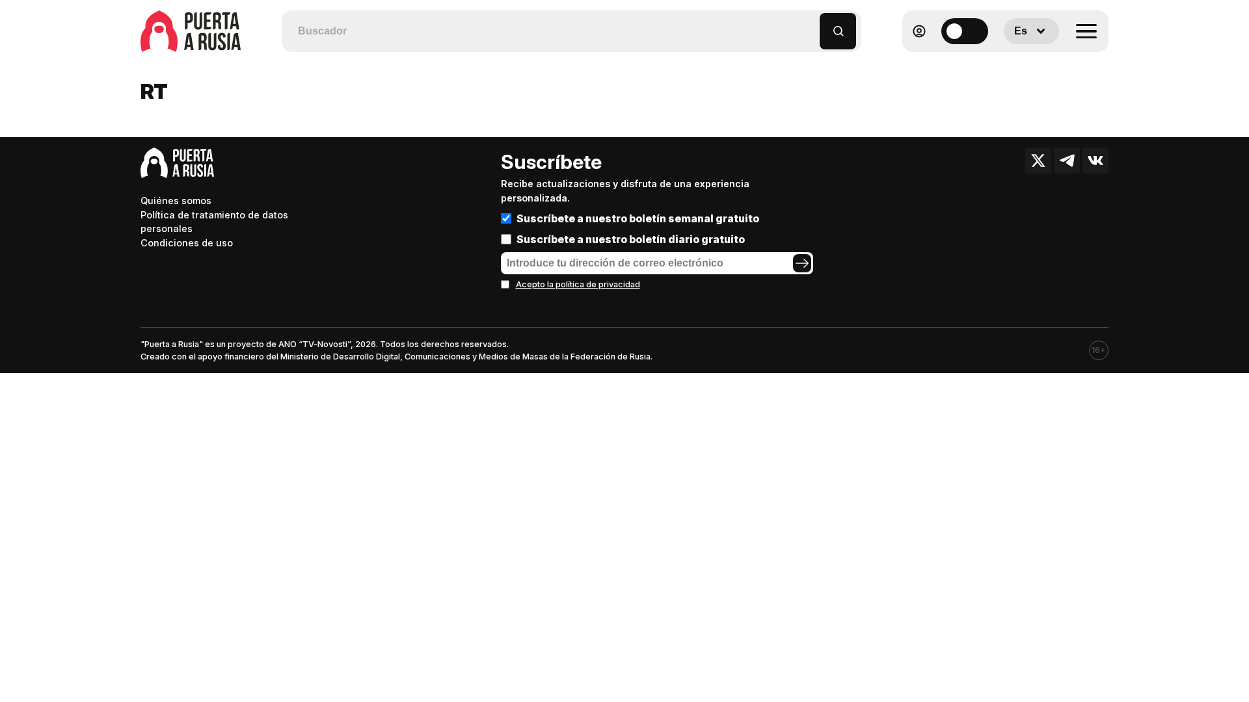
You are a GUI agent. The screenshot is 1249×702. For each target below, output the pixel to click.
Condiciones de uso (187, 242)
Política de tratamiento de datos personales (214, 222)
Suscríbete (551, 162)
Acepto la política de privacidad (578, 284)
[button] (810, 25)
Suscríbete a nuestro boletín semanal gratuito (638, 218)
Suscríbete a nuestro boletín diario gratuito (631, 239)
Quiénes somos (176, 200)
